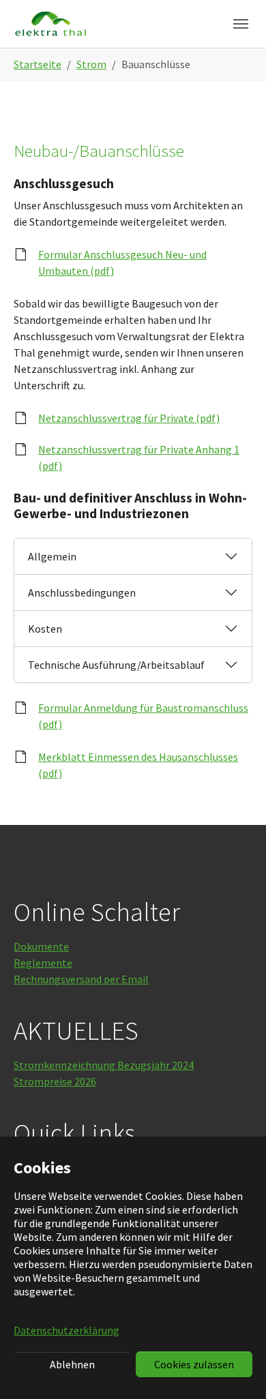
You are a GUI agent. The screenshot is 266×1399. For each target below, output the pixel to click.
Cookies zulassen (194, 1364)
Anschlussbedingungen (82, 592)
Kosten (45, 628)
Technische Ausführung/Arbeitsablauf (116, 665)
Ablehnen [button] (72, 1364)
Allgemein (52, 556)
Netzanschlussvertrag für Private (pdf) (129, 418)
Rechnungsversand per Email (81, 979)
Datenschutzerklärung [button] (66, 1330)
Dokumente (41, 946)
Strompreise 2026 (55, 1081)
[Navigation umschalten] (240, 23)
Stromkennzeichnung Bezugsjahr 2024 (104, 1065)
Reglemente (43, 962)
